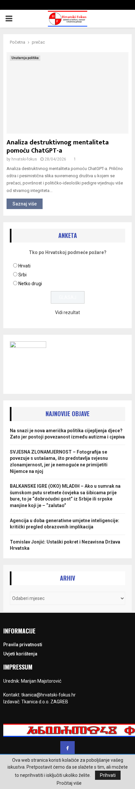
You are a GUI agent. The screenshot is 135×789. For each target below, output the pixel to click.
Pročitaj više (69, 783)
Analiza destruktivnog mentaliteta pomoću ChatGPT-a (58, 146)
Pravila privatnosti (22, 644)
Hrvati (24, 265)
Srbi (22, 274)
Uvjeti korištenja (20, 653)
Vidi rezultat (67, 312)
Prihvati (108, 775)
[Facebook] (67, 748)
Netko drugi (30, 283)
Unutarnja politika (25, 58)
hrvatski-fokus (24, 159)
